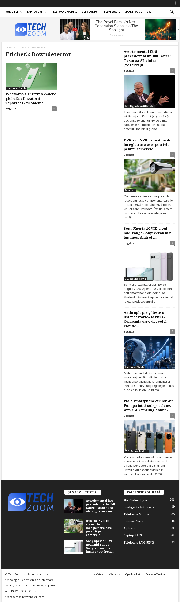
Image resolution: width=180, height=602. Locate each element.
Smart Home (133, 11)
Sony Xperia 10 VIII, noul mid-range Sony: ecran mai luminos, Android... (148, 233)
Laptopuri (34, 11)
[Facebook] (175, 3)
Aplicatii (129, 528)
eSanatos (114, 574)
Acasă (9, 47)
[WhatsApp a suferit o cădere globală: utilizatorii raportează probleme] (31, 76)
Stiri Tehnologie (135, 500)
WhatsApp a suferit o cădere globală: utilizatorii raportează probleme (31, 98)
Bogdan (11, 108)
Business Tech (16, 88)
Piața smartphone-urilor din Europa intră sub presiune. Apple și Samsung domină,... (149, 405)
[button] (171, 12)
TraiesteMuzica (155, 574)
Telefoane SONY (135, 278)
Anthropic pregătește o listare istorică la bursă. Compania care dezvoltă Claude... (145, 319)
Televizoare (111, 11)
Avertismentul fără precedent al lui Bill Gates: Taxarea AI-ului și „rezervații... (147, 58)
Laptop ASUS (133, 535)
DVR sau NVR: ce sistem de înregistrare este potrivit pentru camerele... (147, 144)
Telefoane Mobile (64, 11)
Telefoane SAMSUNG (139, 542)
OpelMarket (132, 574)
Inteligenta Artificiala (139, 106)
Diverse (130, 190)
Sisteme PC (90, 11)
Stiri (151, 11)
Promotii (11, 11)
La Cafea (98, 574)
